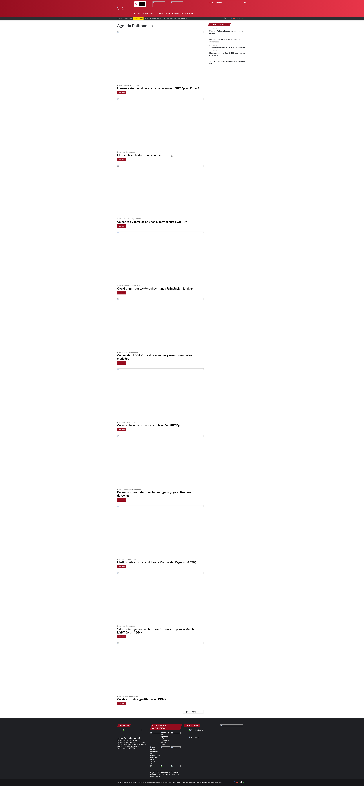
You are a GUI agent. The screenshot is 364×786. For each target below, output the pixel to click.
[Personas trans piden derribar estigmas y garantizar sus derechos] (160, 461)
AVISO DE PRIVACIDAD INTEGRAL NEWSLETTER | (131, 782)
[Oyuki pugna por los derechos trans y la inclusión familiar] (160, 258)
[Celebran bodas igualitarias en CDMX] (160, 668)
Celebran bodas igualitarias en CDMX (142, 699)
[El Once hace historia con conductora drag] (160, 124)
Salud (167, 13)
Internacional (148, 13)
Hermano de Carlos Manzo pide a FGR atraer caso (165, 18)
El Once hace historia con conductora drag (145, 155)
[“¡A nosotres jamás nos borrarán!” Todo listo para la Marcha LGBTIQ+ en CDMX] (160, 598)
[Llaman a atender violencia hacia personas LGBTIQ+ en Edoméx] (160, 57)
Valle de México (186, 13)
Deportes (174, 13)
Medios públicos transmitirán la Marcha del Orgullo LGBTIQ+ (157, 562)
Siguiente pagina (192, 712)
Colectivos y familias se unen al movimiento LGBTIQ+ (152, 221)
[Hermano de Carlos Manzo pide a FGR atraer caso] (176, 734)
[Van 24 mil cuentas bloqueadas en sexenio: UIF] (165, 768)
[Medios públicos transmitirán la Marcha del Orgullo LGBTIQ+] (160, 531)
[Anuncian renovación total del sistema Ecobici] (155, 734)
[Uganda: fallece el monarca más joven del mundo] (165, 739)
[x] (245, 18)
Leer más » (122, 92)
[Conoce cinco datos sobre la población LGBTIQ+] (160, 394)
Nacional (137, 13)
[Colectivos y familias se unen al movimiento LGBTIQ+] (160, 191)
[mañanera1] (176, 749)
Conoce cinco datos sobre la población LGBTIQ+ (148, 425)
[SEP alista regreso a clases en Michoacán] (155, 755)
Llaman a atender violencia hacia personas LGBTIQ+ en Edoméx (159, 88)
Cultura (159, 13)
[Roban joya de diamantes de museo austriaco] (165, 749)
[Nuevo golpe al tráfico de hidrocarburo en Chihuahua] (155, 768)
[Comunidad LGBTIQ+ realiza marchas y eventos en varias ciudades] (160, 324)
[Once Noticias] (123, 8)
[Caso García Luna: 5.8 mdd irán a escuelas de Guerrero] (176, 768)
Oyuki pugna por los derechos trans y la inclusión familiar (155, 288)
